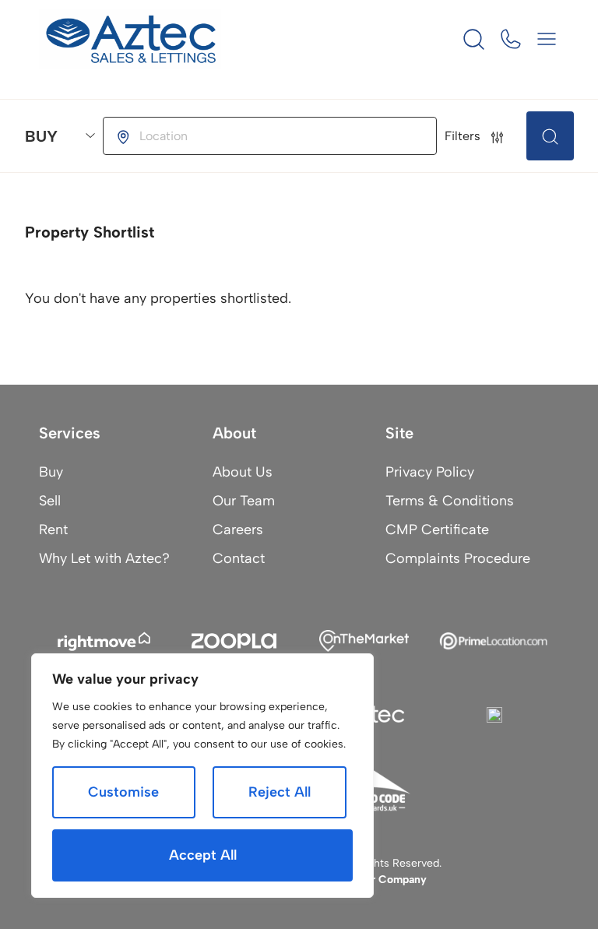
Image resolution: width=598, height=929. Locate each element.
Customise (123, 792)
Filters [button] (464, 135)
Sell (50, 500)
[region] (202, 775)
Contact (239, 558)
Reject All (279, 792)
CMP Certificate (437, 529)
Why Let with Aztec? (104, 558)
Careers (238, 529)
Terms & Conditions (449, 500)
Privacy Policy (429, 471)
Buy (51, 471)
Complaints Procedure (457, 558)
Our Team (244, 500)
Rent (53, 529)
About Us (243, 471)
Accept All (203, 855)
